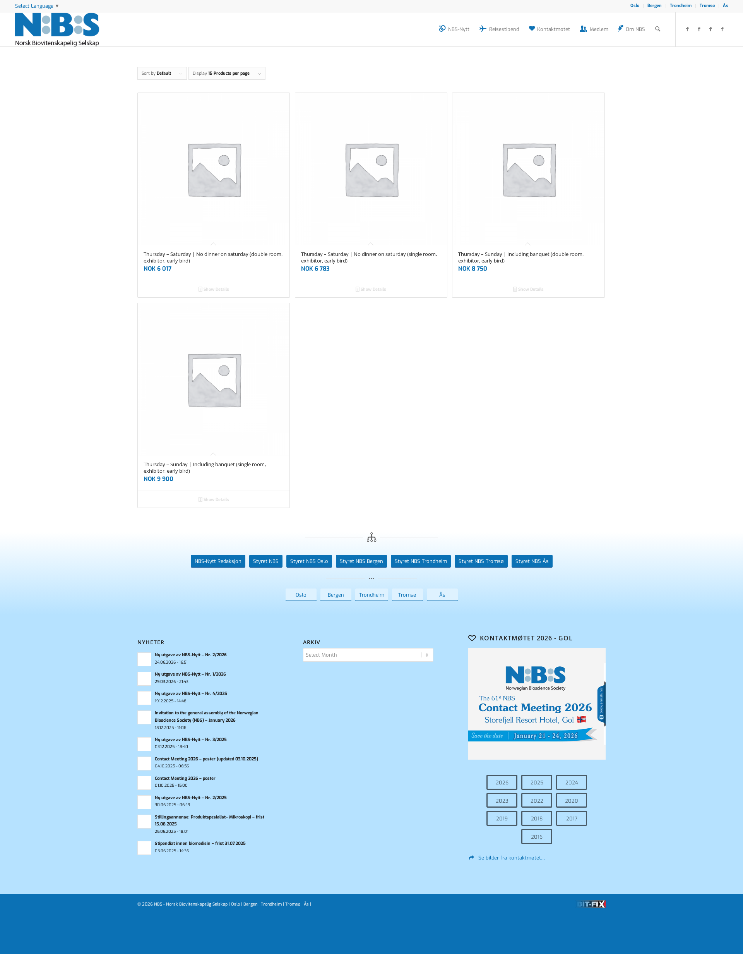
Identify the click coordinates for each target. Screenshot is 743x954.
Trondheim (681, 6)
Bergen (654, 6)
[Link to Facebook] (687, 29)
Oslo (634, 6)
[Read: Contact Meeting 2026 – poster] (144, 783)
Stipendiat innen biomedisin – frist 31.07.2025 (200, 843)
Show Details (215, 289)
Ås (725, 6)
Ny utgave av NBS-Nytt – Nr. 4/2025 (191, 694)
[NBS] (66, 29)
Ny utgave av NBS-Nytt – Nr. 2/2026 (191, 655)
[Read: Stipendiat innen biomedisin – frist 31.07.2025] (144, 848)
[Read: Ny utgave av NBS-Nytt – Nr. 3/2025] (144, 744)
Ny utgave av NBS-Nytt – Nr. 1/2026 (190, 674)
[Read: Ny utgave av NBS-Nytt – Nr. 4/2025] (144, 698)
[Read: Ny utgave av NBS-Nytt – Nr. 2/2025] (144, 802)
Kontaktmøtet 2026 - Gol (526, 638)
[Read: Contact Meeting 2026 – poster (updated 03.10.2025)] (144, 763)
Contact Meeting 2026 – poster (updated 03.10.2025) (206, 759)
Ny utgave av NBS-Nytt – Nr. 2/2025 (191, 798)
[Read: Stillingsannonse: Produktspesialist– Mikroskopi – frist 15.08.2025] (144, 822)
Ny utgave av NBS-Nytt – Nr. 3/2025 (191, 740)
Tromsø (707, 6)
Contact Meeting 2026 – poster (185, 778)
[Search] (657, 29)
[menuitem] (635, 6)
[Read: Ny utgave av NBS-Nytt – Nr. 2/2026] (144, 659)
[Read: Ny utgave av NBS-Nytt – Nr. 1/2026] (144, 679)
